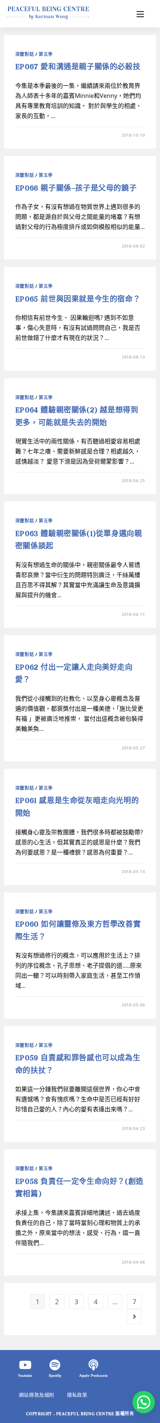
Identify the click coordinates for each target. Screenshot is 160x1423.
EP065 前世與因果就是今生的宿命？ (77, 299)
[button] (143, 1402)
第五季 (46, 54)
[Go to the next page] (134, 1316)
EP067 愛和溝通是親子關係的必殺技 (77, 67)
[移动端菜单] (140, 14)
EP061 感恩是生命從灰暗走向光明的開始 (77, 807)
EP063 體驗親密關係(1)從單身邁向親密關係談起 (78, 540)
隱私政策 (77, 1394)
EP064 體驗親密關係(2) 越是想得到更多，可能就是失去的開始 (76, 416)
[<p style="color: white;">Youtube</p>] (25, 1365)
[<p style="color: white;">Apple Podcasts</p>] (93, 1365)
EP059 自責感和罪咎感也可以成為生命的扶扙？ (77, 1064)
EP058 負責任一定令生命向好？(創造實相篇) (79, 1188)
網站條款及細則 (36, 1394)
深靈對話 (24, 54)
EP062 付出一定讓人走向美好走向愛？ (74, 674)
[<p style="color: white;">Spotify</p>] (55, 1365)
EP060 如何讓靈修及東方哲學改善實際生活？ (78, 931)
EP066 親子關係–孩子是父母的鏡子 (76, 188)
